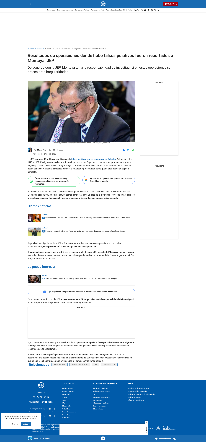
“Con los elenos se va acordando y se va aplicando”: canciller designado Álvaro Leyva (81, 278)
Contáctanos (97, 400)
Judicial (39, 49)
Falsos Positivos (59, 364)
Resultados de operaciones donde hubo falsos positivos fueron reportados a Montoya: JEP (75, 49)
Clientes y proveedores (101, 403)
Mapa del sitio (98, 409)
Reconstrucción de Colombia (115, 10)
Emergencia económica (65, 10)
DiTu (63, 403)
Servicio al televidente (100, 388)
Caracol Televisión (68, 391)
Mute (156, 438)
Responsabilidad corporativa (137, 391)
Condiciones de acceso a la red (138, 388)
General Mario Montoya (80, 364)
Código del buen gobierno (101, 397)
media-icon (103, 438)
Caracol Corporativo (68, 415)
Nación (44, 275)
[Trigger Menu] (30, 4)
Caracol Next (66, 418)
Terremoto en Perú (97, 10)
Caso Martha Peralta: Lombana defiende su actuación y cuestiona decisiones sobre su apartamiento (87, 218)
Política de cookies (134, 397)
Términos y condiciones (136, 400)
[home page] (103, 3)
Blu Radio (31, 49)
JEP (95, 364)
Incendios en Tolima (82, 10)
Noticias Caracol (67, 388)
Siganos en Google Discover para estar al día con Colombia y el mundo (111, 179)
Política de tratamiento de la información (141, 394)
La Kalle (64, 397)
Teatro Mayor (66, 409)
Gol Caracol (66, 394)
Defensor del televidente (101, 391)
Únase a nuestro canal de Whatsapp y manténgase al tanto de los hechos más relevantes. (52, 181)
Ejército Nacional (109, 364)
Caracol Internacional (69, 412)
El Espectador (66, 406)
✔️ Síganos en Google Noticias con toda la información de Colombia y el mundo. (83, 292)
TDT (94, 394)
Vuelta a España (133, 10)
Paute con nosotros (99, 406)
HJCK (64, 400)
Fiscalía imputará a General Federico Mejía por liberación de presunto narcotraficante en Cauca (85, 231)
